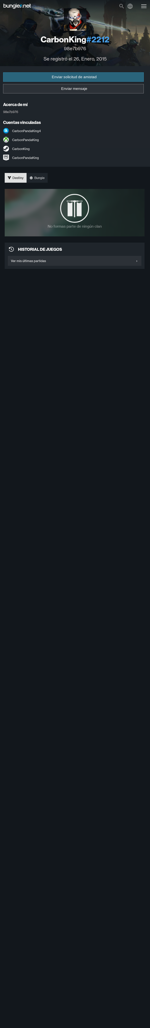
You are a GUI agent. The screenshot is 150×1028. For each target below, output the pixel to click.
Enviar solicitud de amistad (74, 77)
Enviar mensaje (74, 89)
